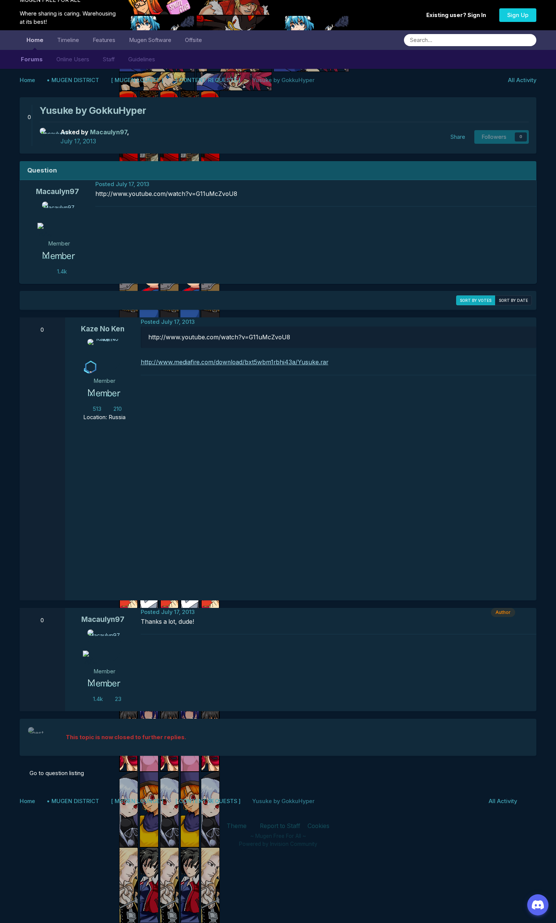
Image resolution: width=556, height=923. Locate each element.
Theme (237, 826)
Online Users (72, 59)
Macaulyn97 (57, 191)
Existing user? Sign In (457, 15)
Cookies (318, 826)
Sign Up (517, 15)
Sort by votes (475, 300)
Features (104, 40)
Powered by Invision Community (278, 844)
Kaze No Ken (102, 329)
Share (456, 137)
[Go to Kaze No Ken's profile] (104, 356)
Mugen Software (150, 40)
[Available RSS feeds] (528, 801)
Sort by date (513, 300)
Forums (32, 59)
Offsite (193, 40)
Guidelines (141, 59)
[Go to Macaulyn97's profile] (48, 136)
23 (117, 699)
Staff (109, 59)
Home (34, 40)
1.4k (61, 271)
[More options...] (528, 184)
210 (117, 409)
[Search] (528, 40)
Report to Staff (280, 826)
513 (96, 409)
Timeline (68, 40)
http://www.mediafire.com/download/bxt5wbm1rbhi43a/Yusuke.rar (234, 362)
